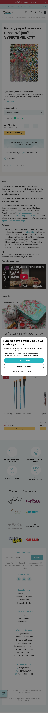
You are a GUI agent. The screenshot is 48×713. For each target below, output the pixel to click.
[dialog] (24, 356)
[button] (24, 371)
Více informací (33, 355)
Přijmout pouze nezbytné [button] (24, 366)
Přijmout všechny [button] (24, 360)
